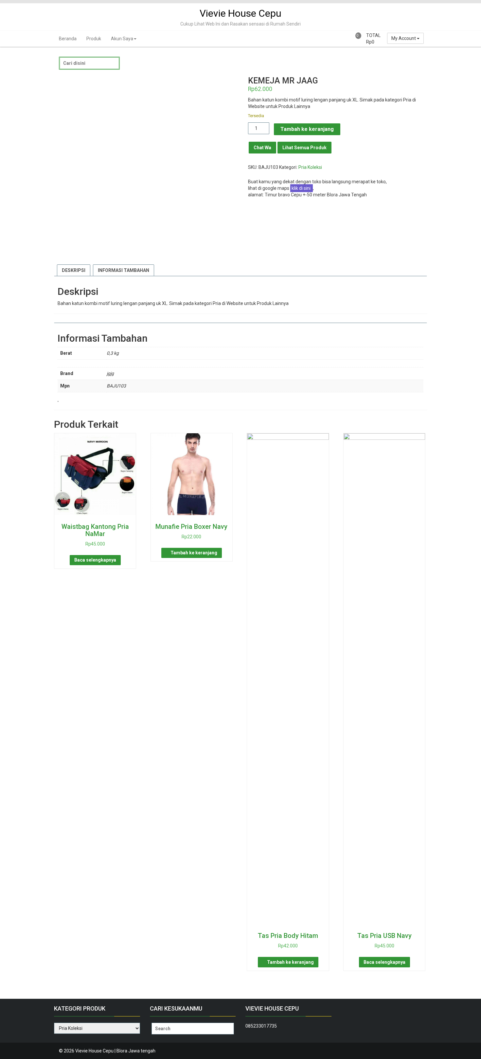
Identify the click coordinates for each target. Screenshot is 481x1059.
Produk (93, 38)
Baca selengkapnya (95, 560)
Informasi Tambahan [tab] (123, 270)
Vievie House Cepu (240, 13)
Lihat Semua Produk (304, 147)
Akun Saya (122, 38)
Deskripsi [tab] (73, 270)
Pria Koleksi (310, 167)
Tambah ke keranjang (307, 129)
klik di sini (302, 188)
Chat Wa (262, 147)
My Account (404, 38)
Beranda (68, 38)
